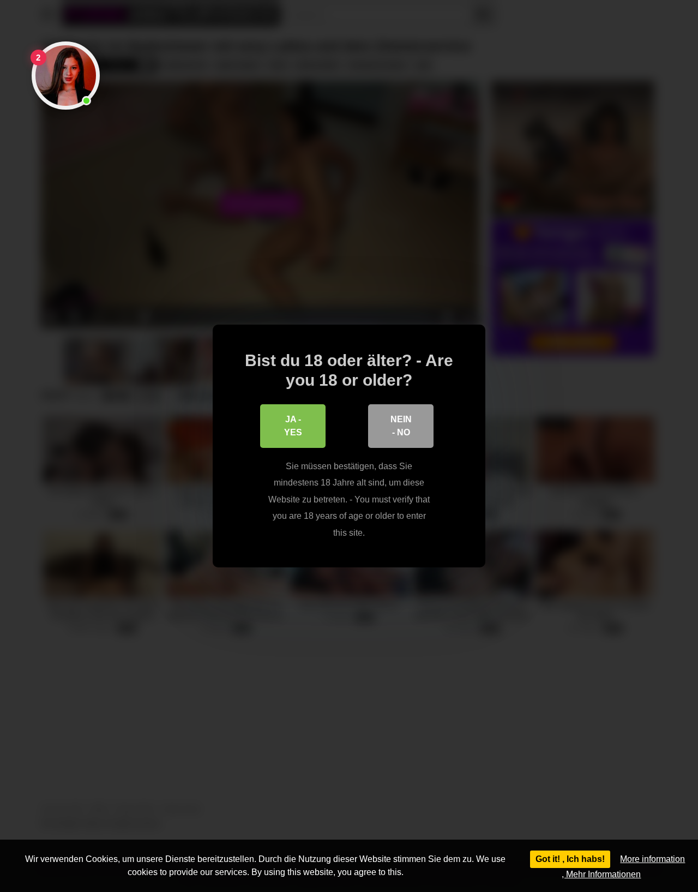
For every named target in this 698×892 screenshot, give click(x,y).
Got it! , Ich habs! (570, 859)
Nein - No (401, 426)
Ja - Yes (293, 426)
